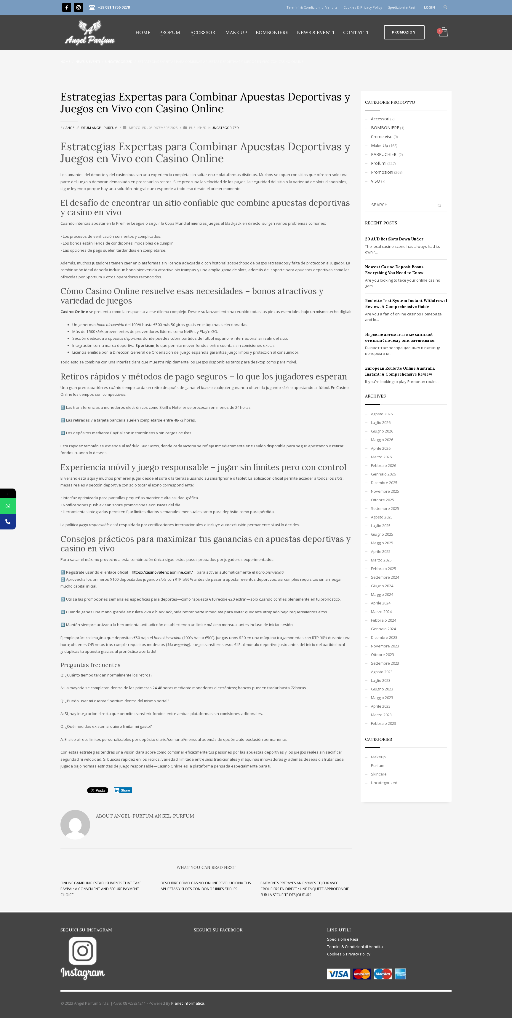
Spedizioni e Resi (401, 7)
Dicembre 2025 (384, 482)
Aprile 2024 (381, 603)
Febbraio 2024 (383, 620)
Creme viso (382, 136)
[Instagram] (78, 7)
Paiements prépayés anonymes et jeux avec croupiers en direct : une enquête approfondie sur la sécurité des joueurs (304, 888)
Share (125, 790)
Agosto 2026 (382, 414)
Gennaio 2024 (383, 628)
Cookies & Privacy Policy (362, 7)
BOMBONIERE (385, 127)
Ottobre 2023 (382, 654)
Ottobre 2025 (382, 499)
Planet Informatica (187, 1003)
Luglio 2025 (381, 525)
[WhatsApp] (8, 506)
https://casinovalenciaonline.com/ (162, 572)
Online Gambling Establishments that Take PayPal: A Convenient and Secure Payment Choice (100, 888)
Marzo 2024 (381, 611)
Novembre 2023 (385, 646)
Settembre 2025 (385, 508)
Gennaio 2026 (383, 474)
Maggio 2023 (382, 697)
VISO (375, 181)
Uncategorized (225, 127)
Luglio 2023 (381, 680)
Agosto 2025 (382, 517)
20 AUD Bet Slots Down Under (394, 239)
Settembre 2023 (385, 663)
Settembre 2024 (385, 577)
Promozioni (382, 172)
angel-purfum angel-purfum (91, 127)
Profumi (378, 163)
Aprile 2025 (381, 551)
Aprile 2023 (381, 706)
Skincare (379, 774)
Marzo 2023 (381, 714)
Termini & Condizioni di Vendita (312, 7)
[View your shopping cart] (443, 32)
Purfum (377, 765)
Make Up (379, 145)
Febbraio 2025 (383, 568)
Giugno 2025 (382, 534)
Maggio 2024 (382, 594)
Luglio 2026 (381, 422)
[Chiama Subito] (8, 521)
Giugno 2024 (382, 585)
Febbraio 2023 (383, 723)
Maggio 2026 (382, 439)
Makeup (378, 756)
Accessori (380, 119)
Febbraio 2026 (383, 465)
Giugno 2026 (382, 431)
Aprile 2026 (381, 448)
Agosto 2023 (382, 671)
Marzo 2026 (381, 456)
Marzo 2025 (381, 560)
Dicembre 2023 (384, 637)
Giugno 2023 (382, 689)
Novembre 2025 (385, 491)
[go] (439, 205)
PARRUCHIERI (384, 154)
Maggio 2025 (382, 542)
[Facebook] (66, 7)
